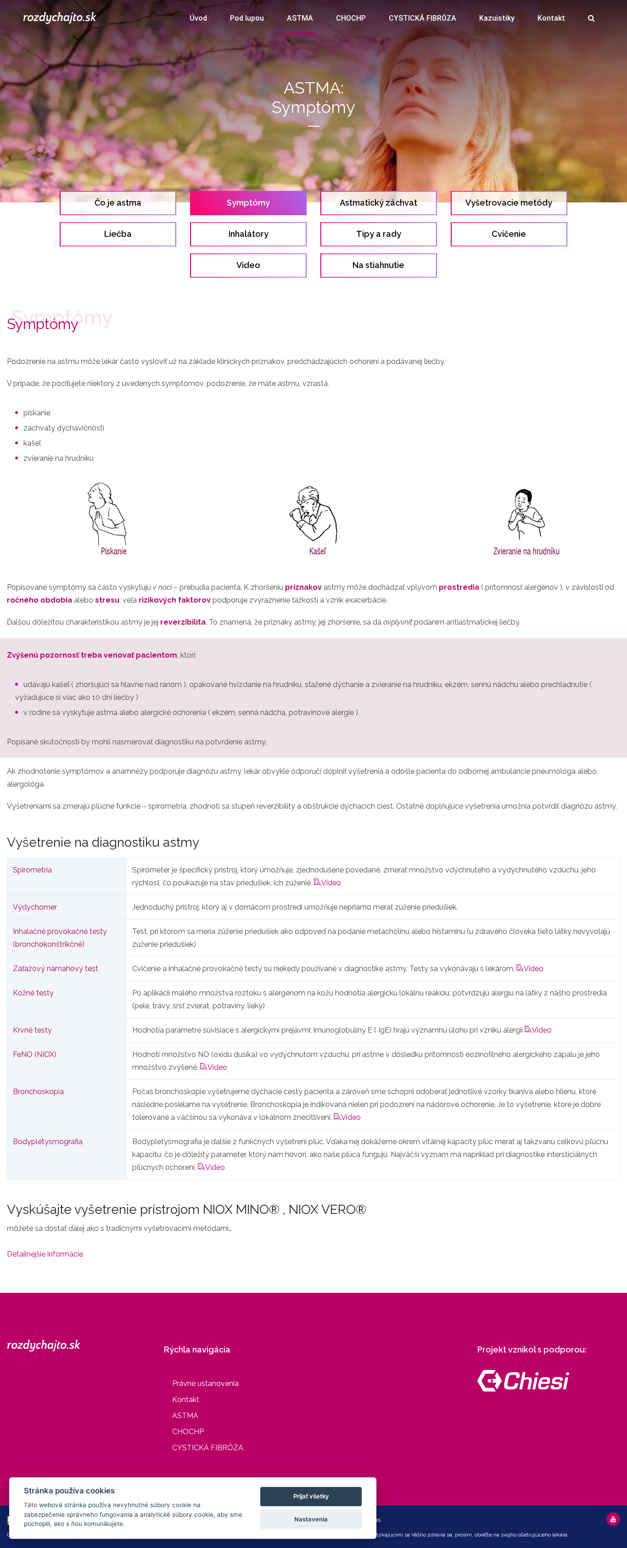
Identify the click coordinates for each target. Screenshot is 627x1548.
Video (248, 265)
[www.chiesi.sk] (523, 1380)
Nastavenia (311, 1519)
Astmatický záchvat (378, 202)
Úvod (198, 18)
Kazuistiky (497, 18)
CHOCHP (351, 18)
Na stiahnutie (378, 265)
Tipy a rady (378, 234)
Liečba (118, 234)
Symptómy (248, 202)
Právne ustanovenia (205, 1383)
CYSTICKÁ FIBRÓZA (422, 18)
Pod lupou (247, 18)
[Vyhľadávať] (591, 20)
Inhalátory (249, 234)
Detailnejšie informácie (45, 1254)
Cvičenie (509, 234)
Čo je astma (118, 202)
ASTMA (300, 18)
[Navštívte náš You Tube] (613, 1519)
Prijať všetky (311, 1496)
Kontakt (551, 18)
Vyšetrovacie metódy (508, 202)
